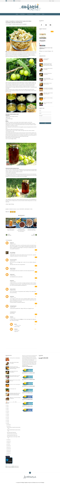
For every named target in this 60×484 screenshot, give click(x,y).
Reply (36, 257)
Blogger (43, 482)
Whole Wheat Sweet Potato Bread (11, 432)
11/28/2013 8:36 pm (12, 269)
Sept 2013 (8, 441)
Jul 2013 (8, 444)
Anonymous (12, 296)
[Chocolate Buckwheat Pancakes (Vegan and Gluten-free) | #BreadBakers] (21, 223)
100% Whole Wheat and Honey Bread (12, 433)
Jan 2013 (8, 453)
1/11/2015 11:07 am (18, 325)
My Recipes (22, 14)
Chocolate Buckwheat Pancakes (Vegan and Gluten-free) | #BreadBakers (21, 230)
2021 (7, 411)
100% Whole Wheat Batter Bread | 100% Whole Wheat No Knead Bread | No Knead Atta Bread (15, 394)
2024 (7, 406)
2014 (7, 421)
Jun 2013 (8, 445)
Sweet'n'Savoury (12, 268)
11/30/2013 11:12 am (13, 297)
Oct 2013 (8, 439)
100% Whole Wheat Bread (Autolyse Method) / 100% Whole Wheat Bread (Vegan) (48, 64)
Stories (9, 235)
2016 (7, 418)
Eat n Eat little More (13, 259)
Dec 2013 (8, 424)
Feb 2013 (8, 451)
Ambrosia (30, 476)
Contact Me (37, 14)
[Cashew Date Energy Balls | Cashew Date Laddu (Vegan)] (31, 223)
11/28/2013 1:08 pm (12, 253)
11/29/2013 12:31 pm (12, 290)
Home (17, 14)
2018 (7, 415)
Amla (21, 319)
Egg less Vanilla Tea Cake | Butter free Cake (48, 83)
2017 (7, 417)
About (43, 14)
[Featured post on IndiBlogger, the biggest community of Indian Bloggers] (27, 370)
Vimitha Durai (12, 274)
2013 (7, 423)
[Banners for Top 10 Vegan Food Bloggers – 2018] (46, 51)
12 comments (24, 24)
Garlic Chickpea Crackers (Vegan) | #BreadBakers (10, 230)
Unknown (11, 316)
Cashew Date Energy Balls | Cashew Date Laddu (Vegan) (32, 230)
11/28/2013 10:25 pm (12, 275)
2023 (7, 408)
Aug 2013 (8, 442)
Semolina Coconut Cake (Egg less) (15, 384)
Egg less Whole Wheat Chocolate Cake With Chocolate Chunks (48, 79)
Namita (10, 24)
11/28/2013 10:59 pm (12, 281)
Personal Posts (30, 14)
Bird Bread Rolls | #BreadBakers (46, 59)
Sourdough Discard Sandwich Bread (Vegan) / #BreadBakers (48, 88)
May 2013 (8, 447)
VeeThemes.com (34, 482)
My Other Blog (12, 313)
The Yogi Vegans (12, 252)
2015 (7, 420)
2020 (7, 412)
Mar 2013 (8, 450)
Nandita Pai (12, 242)
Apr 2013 (8, 448)
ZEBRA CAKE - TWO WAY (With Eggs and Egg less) (48, 93)
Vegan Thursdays (11, 204)
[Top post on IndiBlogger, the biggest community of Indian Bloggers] (27, 396)
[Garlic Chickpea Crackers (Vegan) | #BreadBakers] (11, 223)
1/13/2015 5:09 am (16, 330)
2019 (7, 414)
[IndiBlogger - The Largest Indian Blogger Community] (9, 460)
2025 (7, 405)
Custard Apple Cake (13, 388)
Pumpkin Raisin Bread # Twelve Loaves (12, 435)
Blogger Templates (25, 482)
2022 (7, 409)
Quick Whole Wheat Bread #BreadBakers (48, 74)
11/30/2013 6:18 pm (12, 307)
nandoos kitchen (12, 289)
